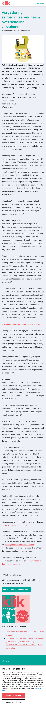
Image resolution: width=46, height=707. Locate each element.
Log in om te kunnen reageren (16, 589)
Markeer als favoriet (12, 575)
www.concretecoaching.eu (16, 525)
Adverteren (6, 661)
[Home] (6, 3)
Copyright (5, 665)
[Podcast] (16, 609)
